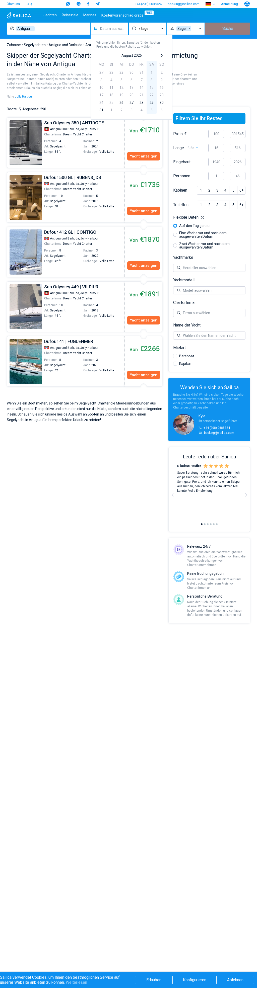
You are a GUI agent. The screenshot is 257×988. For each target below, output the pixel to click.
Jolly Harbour (24, 96)
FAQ (29, 4)
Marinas (89, 15)
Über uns (13, 4)
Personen (181, 176)
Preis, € (180, 134)
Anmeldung (229, 4)
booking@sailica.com (184, 4)
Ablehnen (235, 979)
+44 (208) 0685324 (148, 4)
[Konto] (247, 4)
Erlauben (153, 979)
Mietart (179, 348)
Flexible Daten (209, 217)
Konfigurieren (194, 979)
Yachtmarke (183, 257)
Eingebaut (181, 162)
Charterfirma (184, 302)
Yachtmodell (184, 280)
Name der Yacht (187, 325)
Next (246, 495)
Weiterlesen (76, 982)
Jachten (50, 15)
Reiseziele (70, 15)
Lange (178, 148)
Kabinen (180, 190)
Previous (10, 143)
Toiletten (180, 205)
